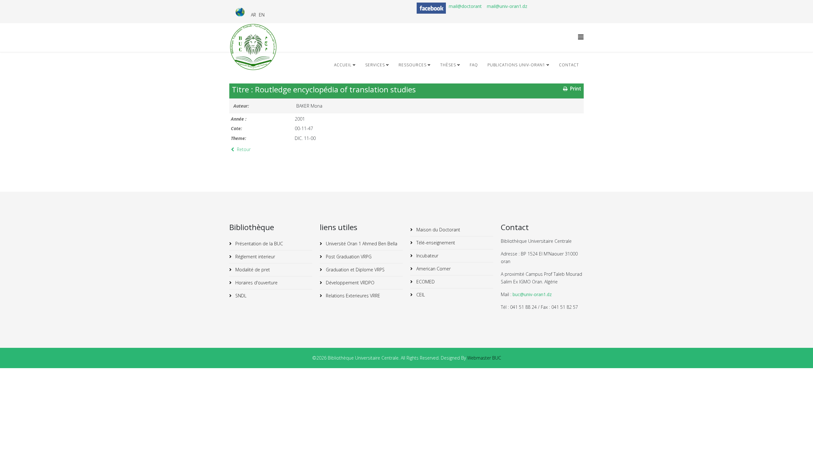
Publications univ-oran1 (516, 65)
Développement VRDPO (349, 283)
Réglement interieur (254, 257)
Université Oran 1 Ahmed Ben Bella (361, 244)
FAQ (474, 65)
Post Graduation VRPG (348, 257)
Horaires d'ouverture (256, 283)
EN (262, 15)
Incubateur (426, 256)
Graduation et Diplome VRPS (355, 270)
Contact (569, 65)
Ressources (413, 65)
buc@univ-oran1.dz (532, 294)
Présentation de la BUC (258, 244)
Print (575, 88)
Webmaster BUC (484, 358)
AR (253, 15)
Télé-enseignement (435, 243)
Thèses (448, 65)
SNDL (240, 296)
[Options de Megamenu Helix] (581, 37)
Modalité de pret (252, 270)
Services (375, 65)
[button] (799, 443)
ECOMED (425, 282)
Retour (243, 149)
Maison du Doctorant (437, 230)
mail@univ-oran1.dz (507, 6)
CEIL (420, 295)
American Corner (433, 269)
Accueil (343, 65)
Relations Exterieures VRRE (352, 296)
